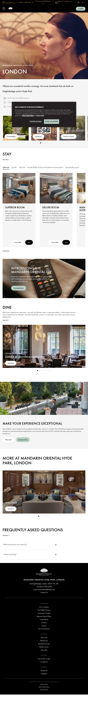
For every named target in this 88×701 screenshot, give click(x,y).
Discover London (69, 136)
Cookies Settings (35, 121)
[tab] (6, 168)
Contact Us (11, 106)
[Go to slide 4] (47, 143)
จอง (29, 242)
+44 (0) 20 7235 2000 (44, 586)
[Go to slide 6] (48, 371)
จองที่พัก (80, 9)
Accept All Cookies (51, 121)
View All (5, 160)
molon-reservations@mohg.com (18, 98)
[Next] (31, 188)
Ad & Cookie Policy (27, 115)
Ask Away (38, 136)
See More (11, 363)
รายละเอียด (17, 242)
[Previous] (7, 188)
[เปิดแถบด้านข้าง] (4, 8)
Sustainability (11, 136)
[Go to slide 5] (23, 200)
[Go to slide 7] (50, 371)
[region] (44, 114)
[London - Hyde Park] (10, 8)
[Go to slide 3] (45, 143)
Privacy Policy (40, 115)
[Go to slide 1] (40, 143)
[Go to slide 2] (43, 143)
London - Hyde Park (24, 2)
